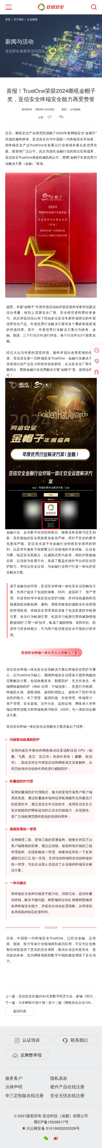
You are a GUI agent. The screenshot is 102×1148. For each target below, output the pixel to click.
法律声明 (13, 1086)
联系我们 (79, 1040)
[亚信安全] (51, 6)
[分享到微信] (61, 117)
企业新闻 (32, 19)
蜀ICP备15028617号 (51, 1122)
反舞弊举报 (31, 1055)
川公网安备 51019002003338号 (52, 1128)
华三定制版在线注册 (24, 1095)
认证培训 (31, 1040)
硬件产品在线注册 (67, 1086)
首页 (7, 19)
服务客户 (13, 1078)
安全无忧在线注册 (67, 1095)
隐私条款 (58, 1078)
